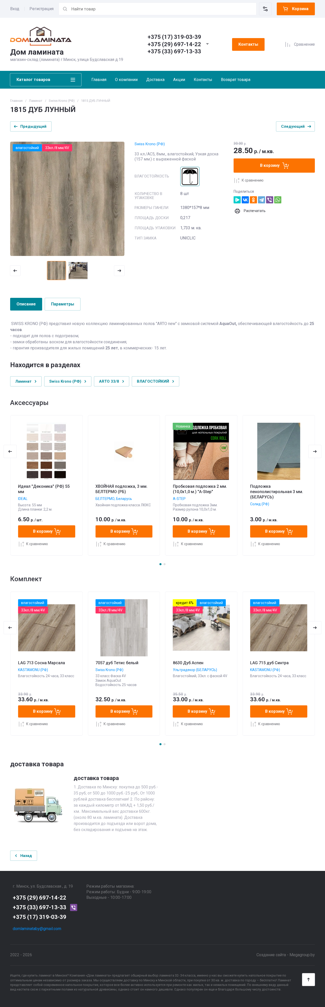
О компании (126, 79)
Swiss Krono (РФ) (62, 101)
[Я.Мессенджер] (237, 199)
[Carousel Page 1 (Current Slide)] (160, 564)
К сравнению (253, 180)
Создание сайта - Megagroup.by (285, 954)
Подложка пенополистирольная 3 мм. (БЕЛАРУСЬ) (276, 491)
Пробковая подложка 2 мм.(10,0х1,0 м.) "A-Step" (200, 489)
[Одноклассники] (253, 199)
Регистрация (41, 8)
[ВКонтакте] (245, 199)
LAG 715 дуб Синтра (269, 662)
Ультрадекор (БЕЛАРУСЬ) (195, 670)
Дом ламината (37, 51)
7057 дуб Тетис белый (116, 662)
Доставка (155, 79)
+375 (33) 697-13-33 (174, 51)
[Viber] (269, 199)
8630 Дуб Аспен (188, 662)
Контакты (248, 44)
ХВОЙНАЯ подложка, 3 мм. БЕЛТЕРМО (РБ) (121, 489)
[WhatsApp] (277, 199)
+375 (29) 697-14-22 (174, 44)
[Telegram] (261, 199)
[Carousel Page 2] (165, 564)
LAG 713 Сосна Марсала (41, 662)
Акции (179, 79)
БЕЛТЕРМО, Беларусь (113, 499)
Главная (98, 79)
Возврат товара (235, 79)
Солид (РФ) (259, 504)
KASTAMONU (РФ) (33, 670)
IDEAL (22, 499)
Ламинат (35, 101)
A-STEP (179, 499)
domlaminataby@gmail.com (37, 928)
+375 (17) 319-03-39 (174, 37)
